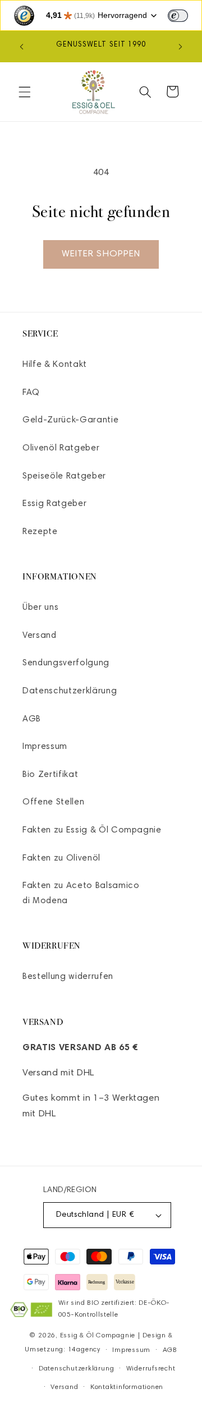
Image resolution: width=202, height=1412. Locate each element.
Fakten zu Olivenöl (61, 858)
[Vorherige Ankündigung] (22, 46)
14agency (84, 1350)
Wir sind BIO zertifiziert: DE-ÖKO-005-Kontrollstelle (114, 1309)
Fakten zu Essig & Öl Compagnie (92, 830)
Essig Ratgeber (54, 504)
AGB (31, 719)
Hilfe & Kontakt (54, 365)
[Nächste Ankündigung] (180, 46)
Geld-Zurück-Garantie (70, 420)
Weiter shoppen (101, 254)
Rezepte (40, 532)
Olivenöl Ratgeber (60, 448)
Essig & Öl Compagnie (97, 1335)
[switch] (178, 16)
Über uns (40, 608)
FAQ (31, 393)
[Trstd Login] (184, 14)
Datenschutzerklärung (69, 691)
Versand (39, 636)
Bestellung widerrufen (67, 977)
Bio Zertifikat (50, 775)
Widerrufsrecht (151, 1368)
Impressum (44, 747)
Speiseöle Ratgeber (64, 476)
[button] (24, 91)
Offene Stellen (53, 802)
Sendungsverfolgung (65, 663)
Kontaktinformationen (126, 1387)
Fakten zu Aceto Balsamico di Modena (81, 893)
